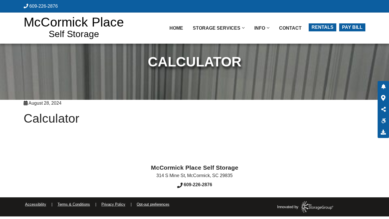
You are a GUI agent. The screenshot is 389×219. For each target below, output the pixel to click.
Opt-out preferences (153, 204)
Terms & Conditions (74, 204)
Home (176, 28)
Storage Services (216, 28)
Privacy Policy (113, 204)
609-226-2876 (43, 6)
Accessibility (35, 204)
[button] (383, 86)
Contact (290, 28)
